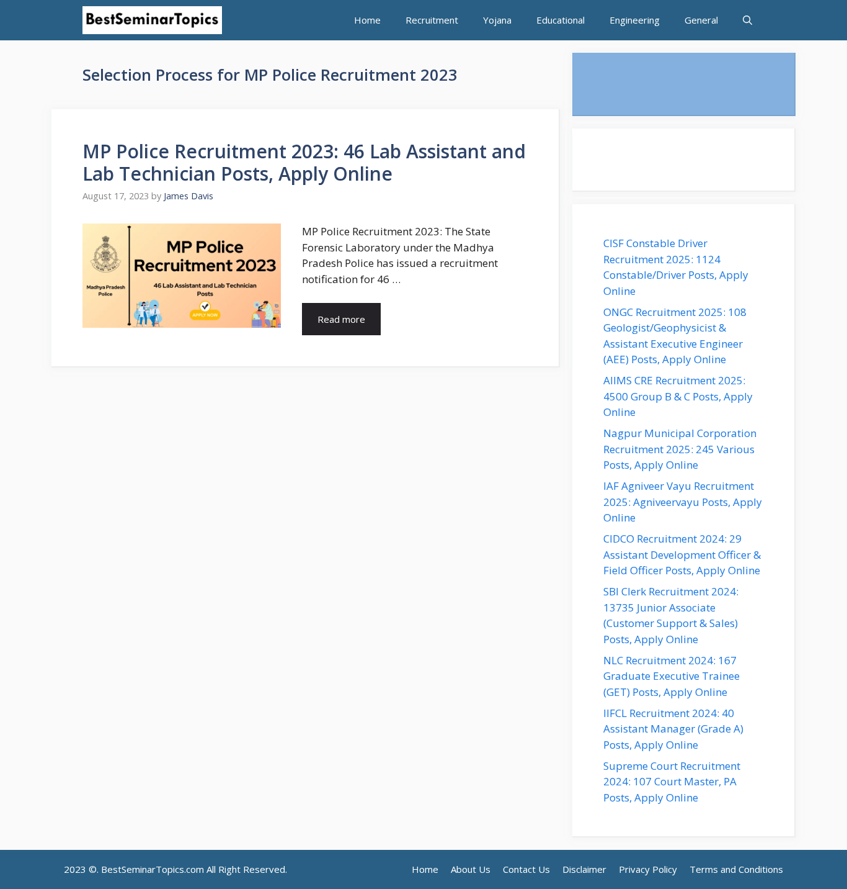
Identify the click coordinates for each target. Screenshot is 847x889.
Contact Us (526, 869)
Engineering (635, 20)
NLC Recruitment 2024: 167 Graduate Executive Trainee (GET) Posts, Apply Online (671, 676)
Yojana (497, 20)
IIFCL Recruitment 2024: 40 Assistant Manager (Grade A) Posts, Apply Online (673, 729)
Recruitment (432, 20)
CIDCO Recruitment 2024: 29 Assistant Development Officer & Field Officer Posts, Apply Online (683, 554)
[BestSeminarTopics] (152, 20)
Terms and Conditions (736, 869)
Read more (341, 319)
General (701, 20)
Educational (560, 20)
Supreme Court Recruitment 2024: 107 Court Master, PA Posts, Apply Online (671, 782)
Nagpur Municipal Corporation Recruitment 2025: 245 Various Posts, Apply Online (679, 449)
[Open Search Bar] (747, 20)
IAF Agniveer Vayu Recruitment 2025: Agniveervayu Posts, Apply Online (682, 502)
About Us (470, 869)
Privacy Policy (648, 869)
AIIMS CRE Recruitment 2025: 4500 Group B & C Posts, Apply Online (678, 396)
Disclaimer (584, 869)
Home (367, 20)
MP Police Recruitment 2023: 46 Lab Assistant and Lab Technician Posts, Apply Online (304, 162)
